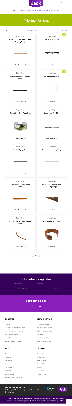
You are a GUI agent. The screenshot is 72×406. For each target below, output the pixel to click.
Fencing (7, 324)
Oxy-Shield (8, 371)
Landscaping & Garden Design (27, 10)
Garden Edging (43, 10)
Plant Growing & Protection (14, 331)
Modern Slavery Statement (14, 377)
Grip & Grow (9, 364)
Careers (39, 367)
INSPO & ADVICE (44, 319)
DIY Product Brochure (44, 341)
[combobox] (65, 30)
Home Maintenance (11, 338)
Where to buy (41, 357)
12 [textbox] (64, 30)
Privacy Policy (41, 374)
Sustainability (9, 374)
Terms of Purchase (43, 364)
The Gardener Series (43, 338)
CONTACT (41, 349)
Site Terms (40, 371)
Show (61, 30)
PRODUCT (9, 319)
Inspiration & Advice (43, 324)
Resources (40, 334)
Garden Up (8, 367)
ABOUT (8, 349)
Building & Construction (13, 341)
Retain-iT (8, 357)
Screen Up (8, 360)
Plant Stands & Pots (11, 334)
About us (8, 354)
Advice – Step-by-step (44, 331)
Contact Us (40, 354)
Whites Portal (41, 360)
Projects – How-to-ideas (45, 328)
